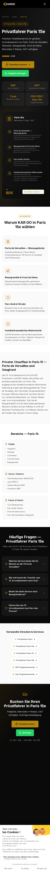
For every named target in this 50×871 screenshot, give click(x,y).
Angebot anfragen (17, 73)
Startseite (5, 17)
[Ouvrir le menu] (44, 4)
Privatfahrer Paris (25, 639)
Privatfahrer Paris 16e (25, 660)
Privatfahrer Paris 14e (25, 646)
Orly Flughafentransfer (25, 674)
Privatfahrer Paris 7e (25, 653)
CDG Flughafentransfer (25, 667)
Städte (14, 17)
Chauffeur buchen (18, 64)
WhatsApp (26, 733)
